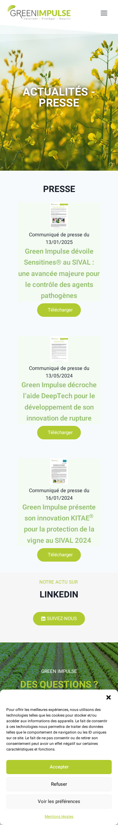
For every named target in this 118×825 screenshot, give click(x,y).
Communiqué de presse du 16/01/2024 (59, 494)
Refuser (59, 784)
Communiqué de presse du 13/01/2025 (59, 238)
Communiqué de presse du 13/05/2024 (59, 372)
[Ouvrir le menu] (100, 12)
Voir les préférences (59, 801)
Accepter (59, 766)
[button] (108, 697)
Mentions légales (59, 816)
